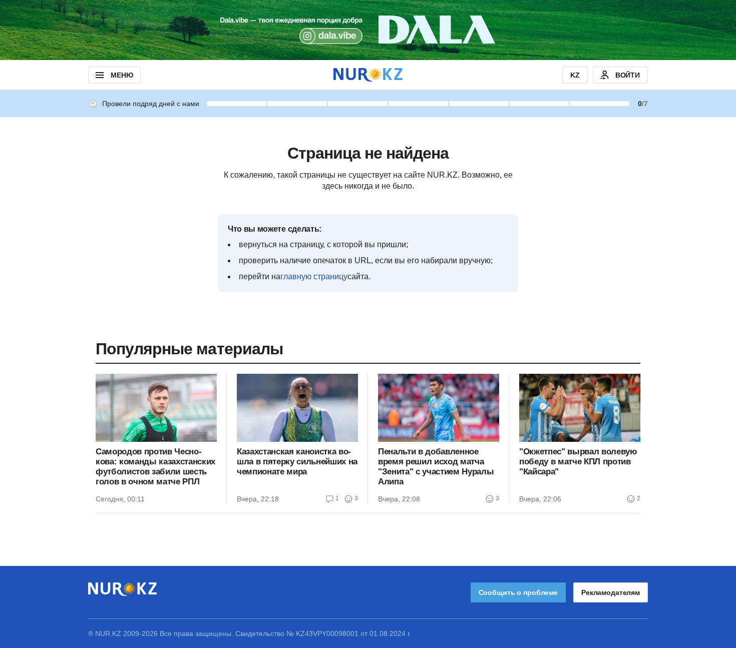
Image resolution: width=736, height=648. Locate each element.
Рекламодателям (610, 592)
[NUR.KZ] (368, 75)
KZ (575, 75)
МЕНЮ (122, 75)
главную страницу (313, 276)
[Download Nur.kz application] (368, 30)
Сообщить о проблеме (518, 592)
